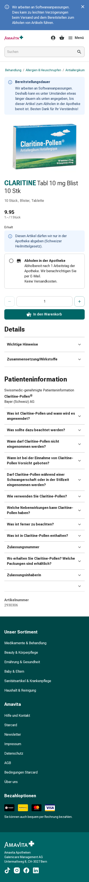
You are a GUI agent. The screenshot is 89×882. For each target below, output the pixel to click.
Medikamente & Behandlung (25, 643)
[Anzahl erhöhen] (79, 301)
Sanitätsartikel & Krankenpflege (27, 681)
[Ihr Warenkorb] (61, 38)
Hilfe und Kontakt (17, 716)
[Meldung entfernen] (82, 6)
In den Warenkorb (47, 314)
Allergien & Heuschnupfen (43, 70)
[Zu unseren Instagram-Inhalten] (17, 870)
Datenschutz (13, 753)
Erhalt (8, 227)
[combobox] (38, 52)
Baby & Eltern (14, 671)
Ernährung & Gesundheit (22, 662)
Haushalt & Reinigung (20, 690)
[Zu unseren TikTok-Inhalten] (7, 870)
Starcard (10, 725)
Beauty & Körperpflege (21, 652)
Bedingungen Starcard (21, 772)
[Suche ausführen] (79, 52)
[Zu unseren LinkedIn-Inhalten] (36, 870)
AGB (7, 763)
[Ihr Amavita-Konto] (52, 38)
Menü (79, 38)
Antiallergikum (75, 70)
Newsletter (12, 734)
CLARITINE (20, 183)
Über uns (11, 782)
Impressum (12, 744)
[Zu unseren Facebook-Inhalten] (26, 870)
